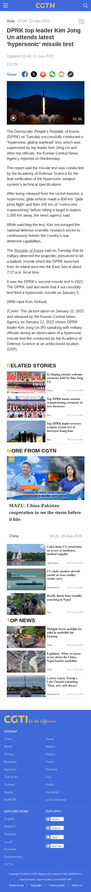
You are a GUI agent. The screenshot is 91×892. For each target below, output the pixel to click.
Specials (51, 769)
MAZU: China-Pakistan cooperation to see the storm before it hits (45, 512)
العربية (8, 841)
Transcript (52, 792)
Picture (50, 754)
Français (10, 834)
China (8, 739)
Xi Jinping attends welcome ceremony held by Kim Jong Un (65, 378)
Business (10, 762)
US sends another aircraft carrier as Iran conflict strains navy (63, 575)
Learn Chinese (56, 800)
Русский (10, 849)
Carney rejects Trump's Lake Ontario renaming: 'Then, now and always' (62, 682)
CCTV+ (9, 864)
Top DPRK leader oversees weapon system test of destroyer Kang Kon (64, 427)
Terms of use (17, 885)
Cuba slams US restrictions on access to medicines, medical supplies (64, 550)
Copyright (37, 885)
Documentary (13, 857)
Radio (50, 784)
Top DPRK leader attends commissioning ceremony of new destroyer (64, 402)
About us (77, 885)
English (9, 819)
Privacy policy (57, 885)
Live (48, 777)
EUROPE (10, 800)
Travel (50, 739)
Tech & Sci (11, 777)
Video (50, 762)
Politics (9, 754)
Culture (9, 784)
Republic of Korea (28, 250)
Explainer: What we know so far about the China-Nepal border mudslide (64, 657)
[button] (13, 118)
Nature (50, 746)
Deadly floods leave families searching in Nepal (64, 597)
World (8, 746)
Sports (8, 792)
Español (9, 826)
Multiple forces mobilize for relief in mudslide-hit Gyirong (64, 633)
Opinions (10, 769)
